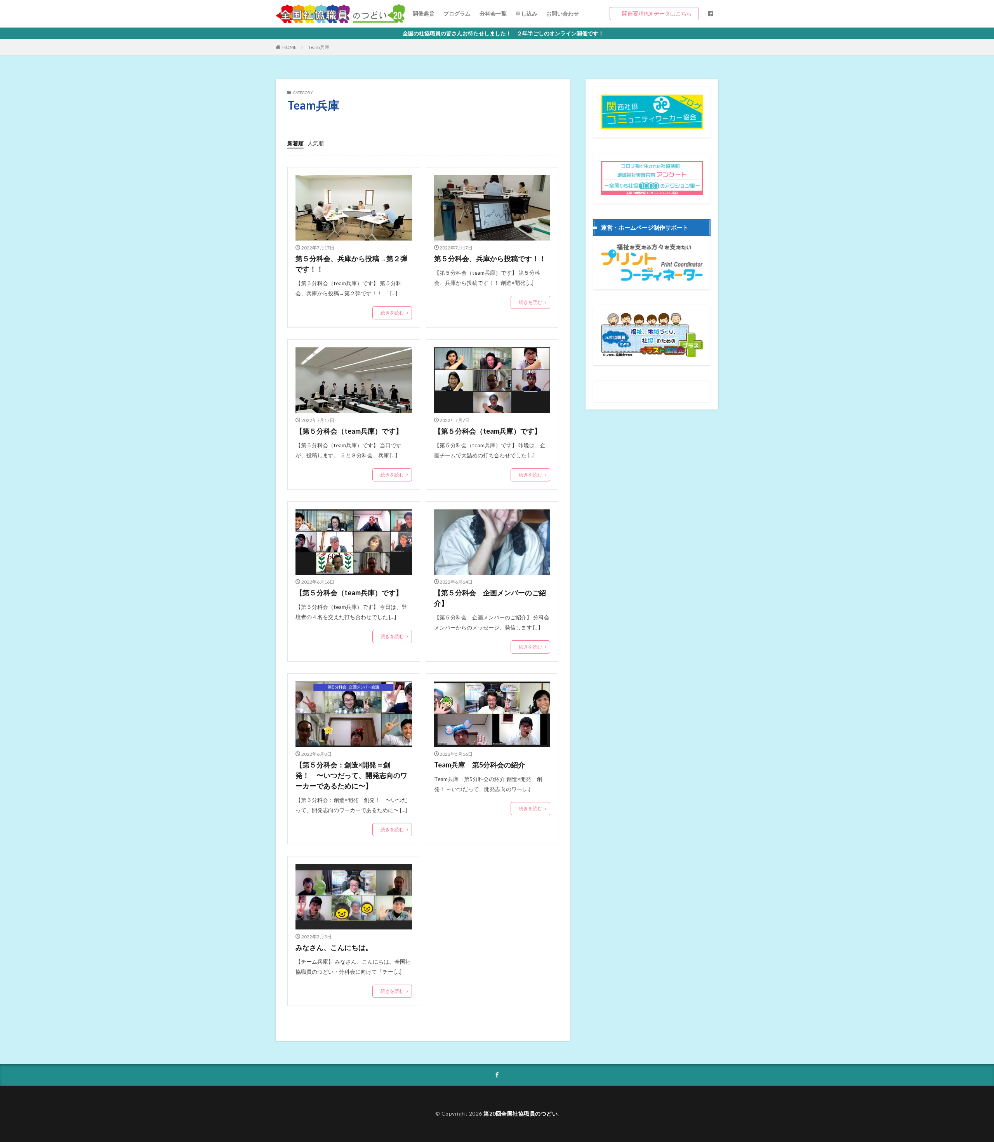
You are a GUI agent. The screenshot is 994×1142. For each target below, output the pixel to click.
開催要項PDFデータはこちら (657, 13)
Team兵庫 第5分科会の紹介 (479, 764)
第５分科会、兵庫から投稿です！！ (490, 258)
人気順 (316, 143)
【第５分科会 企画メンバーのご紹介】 (490, 597)
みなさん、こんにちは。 (333, 947)
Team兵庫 (318, 47)
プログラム (457, 13)
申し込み (526, 13)
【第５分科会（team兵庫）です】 (349, 431)
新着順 (295, 143)
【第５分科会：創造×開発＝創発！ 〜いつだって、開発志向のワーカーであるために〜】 (351, 775)
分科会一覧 (493, 13)
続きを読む (392, 313)
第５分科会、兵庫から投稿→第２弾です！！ (351, 263)
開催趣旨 (423, 13)
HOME (289, 47)
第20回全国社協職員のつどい (520, 1113)
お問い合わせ (562, 13)
